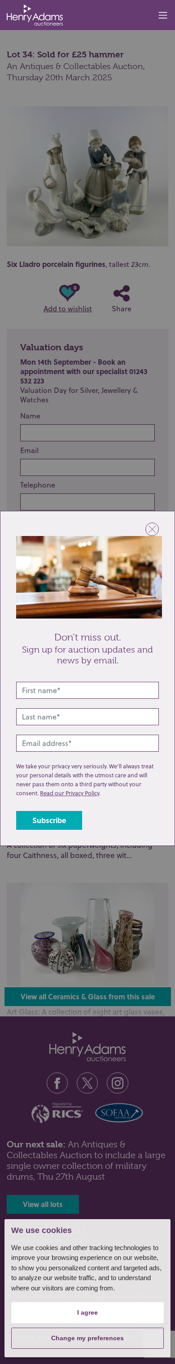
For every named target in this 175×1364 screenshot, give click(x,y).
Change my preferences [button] (87, 1338)
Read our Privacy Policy (69, 793)
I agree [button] (87, 1312)
